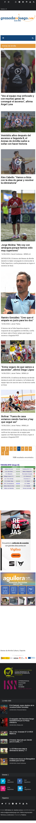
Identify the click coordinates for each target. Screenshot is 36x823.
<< (3, 449)
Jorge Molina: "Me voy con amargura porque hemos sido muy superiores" (17, 248)
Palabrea (23, 815)
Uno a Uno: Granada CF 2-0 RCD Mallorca (21, 733)
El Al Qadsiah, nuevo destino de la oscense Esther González (22, 706)
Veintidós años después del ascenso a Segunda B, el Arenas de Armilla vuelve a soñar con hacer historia (16, 139)
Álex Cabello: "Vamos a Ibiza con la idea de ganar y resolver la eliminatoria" (17, 180)
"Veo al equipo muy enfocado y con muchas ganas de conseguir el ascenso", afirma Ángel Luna (17, 100)
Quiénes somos (18, 810)
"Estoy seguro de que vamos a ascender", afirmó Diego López (17, 368)
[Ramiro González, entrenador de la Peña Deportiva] (18, 292)
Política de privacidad (26, 812)
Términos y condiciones (7, 815)
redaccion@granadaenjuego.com (9, 812)
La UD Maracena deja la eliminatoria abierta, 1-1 (18, 749)
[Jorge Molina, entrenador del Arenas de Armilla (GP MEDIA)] (18, 215)
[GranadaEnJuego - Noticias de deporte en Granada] (18, 17)
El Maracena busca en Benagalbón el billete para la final (22, 760)
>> (7, 453)
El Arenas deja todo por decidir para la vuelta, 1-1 (21, 741)
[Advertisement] (18, 626)
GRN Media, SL (9, 810)
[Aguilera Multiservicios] (18, 589)
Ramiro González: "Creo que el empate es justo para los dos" (17, 319)
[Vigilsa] (18, 540)
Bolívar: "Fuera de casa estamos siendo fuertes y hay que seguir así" (17, 419)
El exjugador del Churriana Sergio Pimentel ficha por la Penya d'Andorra (22, 720)
